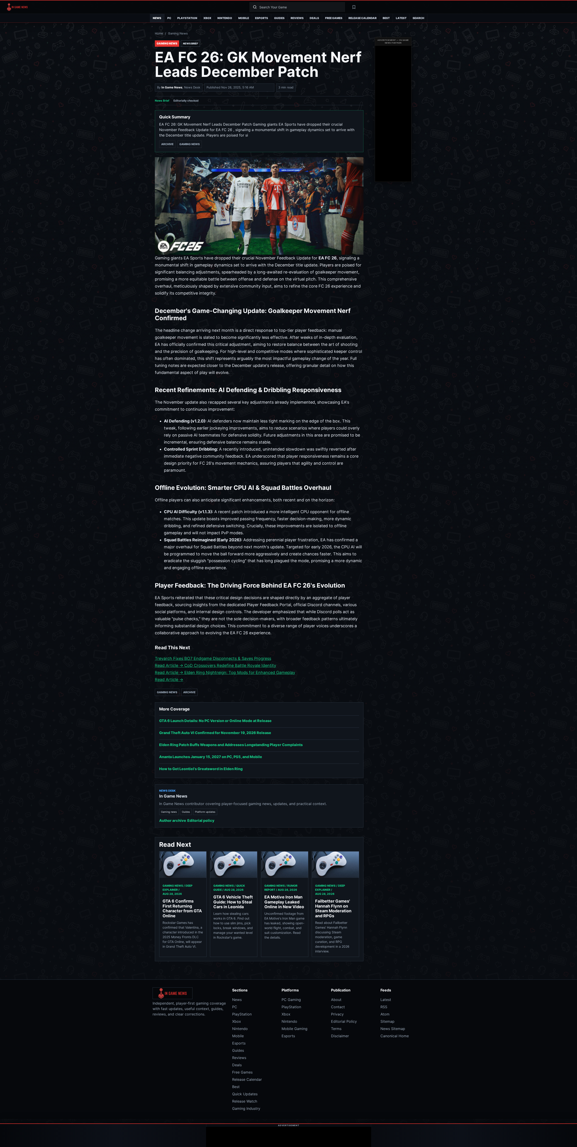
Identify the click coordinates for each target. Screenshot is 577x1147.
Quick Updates (245, 1094)
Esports (261, 18)
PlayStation (187, 18)
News (157, 18)
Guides (279, 18)
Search (418, 18)
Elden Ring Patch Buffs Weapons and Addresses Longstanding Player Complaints (231, 744)
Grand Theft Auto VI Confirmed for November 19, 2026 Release (215, 732)
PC (169, 18)
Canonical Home (394, 1036)
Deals (314, 18)
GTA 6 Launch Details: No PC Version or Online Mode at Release (215, 720)
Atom (385, 1014)
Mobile (243, 18)
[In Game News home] (125, 7)
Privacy (337, 1014)
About (336, 999)
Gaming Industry (246, 1108)
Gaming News (178, 33)
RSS (383, 1007)
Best (386, 18)
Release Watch (244, 1101)
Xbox (207, 18)
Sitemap (387, 1021)
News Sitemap (392, 1028)
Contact (338, 1007)
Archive (167, 144)
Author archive (172, 820)
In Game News (171, 87)
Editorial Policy (344, 1021)
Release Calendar (362, 18)
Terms (336, 1028)
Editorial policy (200, 820)
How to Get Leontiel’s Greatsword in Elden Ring (201, 768)
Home (159, 33)
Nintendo (224, 18)
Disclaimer (340, 1036)
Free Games (333, 18)
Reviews (297, 18)
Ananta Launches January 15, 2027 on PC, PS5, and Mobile (210, 756)
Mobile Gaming (294, 1028)
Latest (401, 18)
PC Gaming (291, 999)
